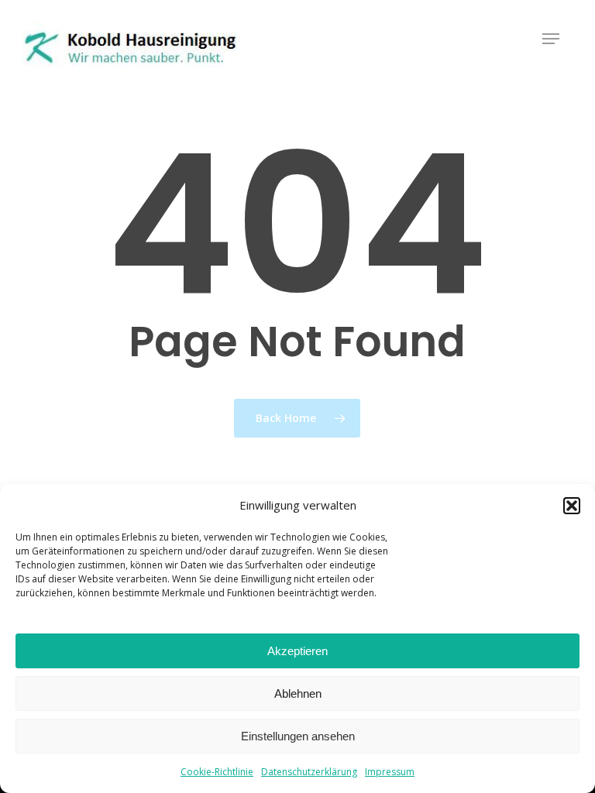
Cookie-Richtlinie (217, 771)
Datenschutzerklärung (309, 771)
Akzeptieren (297, 650)
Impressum (389, 771)
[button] (572, 505)
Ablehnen (298, 693)
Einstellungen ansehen (298, 736)
